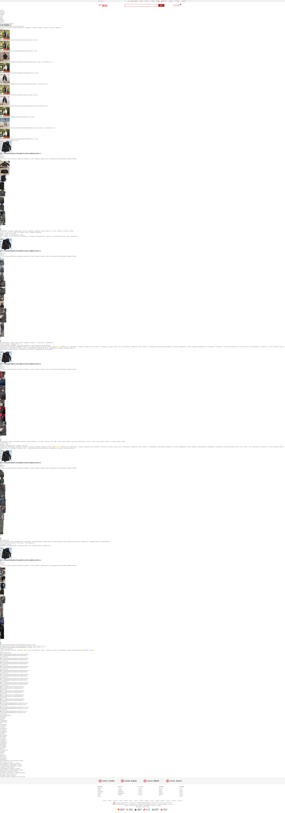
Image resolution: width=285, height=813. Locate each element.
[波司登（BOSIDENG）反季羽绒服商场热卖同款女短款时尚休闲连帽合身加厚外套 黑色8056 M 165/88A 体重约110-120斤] (5, 100)
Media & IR (180, 800)
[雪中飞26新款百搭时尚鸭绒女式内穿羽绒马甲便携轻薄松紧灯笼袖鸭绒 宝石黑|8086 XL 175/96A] (5, 34)
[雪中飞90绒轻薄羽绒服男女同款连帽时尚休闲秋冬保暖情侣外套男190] (6, 553)
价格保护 (160, 790)
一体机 (1, 15)
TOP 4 (1, 546)
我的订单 (141, 1)
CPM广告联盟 (22, 776)
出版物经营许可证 (133, 804)
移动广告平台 (16, 776)
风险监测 (157, 800)
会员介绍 (99, 790)
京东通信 (181, 794)
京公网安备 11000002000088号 (121, 802)
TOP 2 (1, 350)
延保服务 (181, 791)
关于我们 (104, 800)
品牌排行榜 (2, 13)
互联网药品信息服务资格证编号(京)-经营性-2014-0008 (148, 802)
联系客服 (99, 796)
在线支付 (140, 790)
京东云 (148, 807)
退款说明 (160, 791)
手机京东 (164, 1)
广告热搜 (12, 776)
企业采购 (158, 1)
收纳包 (1, 17)
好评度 (3, 156)
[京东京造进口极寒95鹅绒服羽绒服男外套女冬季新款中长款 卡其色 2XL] (14, 707)
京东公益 (168, 800)
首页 (1, 23)
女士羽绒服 (5, 23)
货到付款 (140, 788)
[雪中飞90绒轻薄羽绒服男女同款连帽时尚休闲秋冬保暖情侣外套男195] (14, 682)
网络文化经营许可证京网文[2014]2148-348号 (147, 804)
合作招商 (120, 800)
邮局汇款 (140, 793)
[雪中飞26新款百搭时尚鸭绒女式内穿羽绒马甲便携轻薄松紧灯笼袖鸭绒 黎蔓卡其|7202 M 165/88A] (5, 67)
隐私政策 (162, 800)
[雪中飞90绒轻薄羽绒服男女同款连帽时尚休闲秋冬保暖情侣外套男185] (6, 456)
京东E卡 (181, 793)
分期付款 (140, 791)
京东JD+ (181, 796)
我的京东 (146, 1)
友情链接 (141, 800)
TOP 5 (1, 651)
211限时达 (120, 790)
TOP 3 (1, 449)
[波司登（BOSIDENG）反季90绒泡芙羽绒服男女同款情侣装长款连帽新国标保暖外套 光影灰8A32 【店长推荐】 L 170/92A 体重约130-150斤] (5, 122)
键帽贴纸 (2, 19)
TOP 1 (1, 237)
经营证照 (159, 805)
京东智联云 (7, 776)
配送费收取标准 (121, 793)
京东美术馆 (2, 21)
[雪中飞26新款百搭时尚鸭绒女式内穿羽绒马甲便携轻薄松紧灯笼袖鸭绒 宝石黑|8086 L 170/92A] (5, 45)
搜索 (161, 5)
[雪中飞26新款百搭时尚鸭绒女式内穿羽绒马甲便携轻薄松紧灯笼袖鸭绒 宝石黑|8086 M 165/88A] (5, 89)
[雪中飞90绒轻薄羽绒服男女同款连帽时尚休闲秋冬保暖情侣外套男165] (14, 674)
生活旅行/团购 (100, 791)
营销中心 (131, 800)
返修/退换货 (161, 793)
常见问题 (99, 793)
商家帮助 (125, 800)
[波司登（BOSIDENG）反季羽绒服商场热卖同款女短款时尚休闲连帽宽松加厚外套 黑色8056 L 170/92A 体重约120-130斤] (5, 78)
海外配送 (120, 794)
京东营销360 (2, 776)
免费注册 (136, 1)
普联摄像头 (2, 14)
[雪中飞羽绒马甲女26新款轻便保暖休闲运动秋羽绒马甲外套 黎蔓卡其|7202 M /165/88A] (5, 111)
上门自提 (120, 788)
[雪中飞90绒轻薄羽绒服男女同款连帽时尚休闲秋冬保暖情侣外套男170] (6, 146)
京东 (108, 6)
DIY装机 (181, 790)
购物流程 (99, 788)
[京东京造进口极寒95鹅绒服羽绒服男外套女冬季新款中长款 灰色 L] (13, 711)
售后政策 (160, 788)
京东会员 (153, 1)
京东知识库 (2, 11)
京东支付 (144, 807)
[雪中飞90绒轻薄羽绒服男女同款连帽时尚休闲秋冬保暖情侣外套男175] (6, 244)
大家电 (99, 794)
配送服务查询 (120, 791)
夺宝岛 (180, 788)
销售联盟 (147, 800)
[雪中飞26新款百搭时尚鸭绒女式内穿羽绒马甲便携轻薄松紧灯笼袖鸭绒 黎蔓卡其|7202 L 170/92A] (5, 133)
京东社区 (152, 800)
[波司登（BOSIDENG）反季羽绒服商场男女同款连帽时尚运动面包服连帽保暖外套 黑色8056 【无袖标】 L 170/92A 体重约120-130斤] (5, 56)
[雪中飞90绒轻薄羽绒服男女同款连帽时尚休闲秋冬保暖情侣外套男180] (6, 357)
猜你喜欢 (2, 29)
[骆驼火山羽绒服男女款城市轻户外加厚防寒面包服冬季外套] (12, 686)
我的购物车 (177, 5)
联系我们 (110, 800)
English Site (173, 800)
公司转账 (140, 794)
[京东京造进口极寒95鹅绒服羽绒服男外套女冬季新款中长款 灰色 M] (13, 703)
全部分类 (2, 10)
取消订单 (160, 794)
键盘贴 (1, 18)
